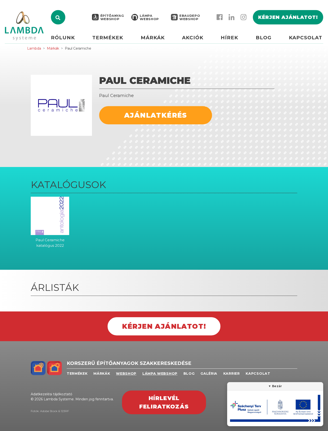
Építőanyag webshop (112, 17)
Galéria (208, 373)
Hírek (229, 37)
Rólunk (63, 37)
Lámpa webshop (149, 17)
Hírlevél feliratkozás (164, 402)
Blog (264, 37)
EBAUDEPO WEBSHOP (189, 17)
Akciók (192, 37)
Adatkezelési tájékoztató (51, 394)
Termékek (107, 37)
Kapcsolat (305, 37)
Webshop (126, 373)
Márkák (153, 37)
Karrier (231, 373)
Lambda (34, 48)
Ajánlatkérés (155, 115)
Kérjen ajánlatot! (288, 17)
